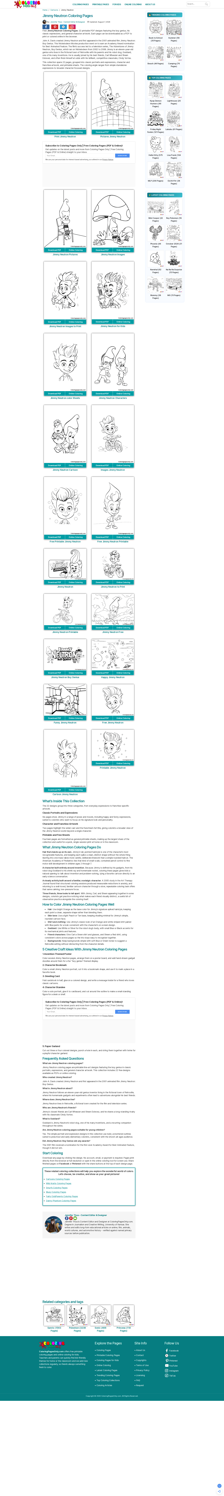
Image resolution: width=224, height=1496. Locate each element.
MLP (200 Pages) (155, 181)
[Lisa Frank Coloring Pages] (174, 144)
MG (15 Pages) (173, 295)
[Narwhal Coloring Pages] (155, 258)
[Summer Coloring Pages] (174, 27)
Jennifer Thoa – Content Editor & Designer (67, 22)
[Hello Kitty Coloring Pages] (155, 144)
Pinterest (173, 1360)
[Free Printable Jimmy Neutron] (65, 505)
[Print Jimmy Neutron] (65, 100)
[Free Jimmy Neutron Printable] (113, 505)
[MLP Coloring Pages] (155, 170)
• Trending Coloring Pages (107, 1375)
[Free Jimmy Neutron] (113, 700)
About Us (150, 4)
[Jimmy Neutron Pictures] (65, 218)
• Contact (139, 1355)
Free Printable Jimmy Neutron (65, 541)
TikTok (172, 1376)
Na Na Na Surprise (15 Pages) (174, 271)
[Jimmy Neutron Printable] (65, 609)
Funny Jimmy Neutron (65, 722)
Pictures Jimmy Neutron (112, 136)
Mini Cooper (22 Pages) (156, 219)
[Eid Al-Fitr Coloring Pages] (174, 170)
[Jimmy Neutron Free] (113, 609)
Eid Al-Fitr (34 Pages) (174, 182)
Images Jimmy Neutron (113, 470)
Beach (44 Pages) (156, 63)
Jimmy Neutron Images (113, 254)
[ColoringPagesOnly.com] (27, 4)
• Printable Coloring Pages (107, 1355)
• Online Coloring (103, 1365)
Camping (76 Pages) (174, 65)
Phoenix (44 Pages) (155, 245)
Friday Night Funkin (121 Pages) (155, 130)
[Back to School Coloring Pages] (155, 27)
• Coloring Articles (103, 1385)
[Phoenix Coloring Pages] (155, 233)
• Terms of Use (141, 1365)
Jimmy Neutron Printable (65, 632)
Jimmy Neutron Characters (113, 398)
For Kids (116, 4)
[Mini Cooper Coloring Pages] (155, 207)
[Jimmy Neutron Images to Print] (65, 290)
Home (44, 10)
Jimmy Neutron (65, 586)
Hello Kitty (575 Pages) (156, 156)
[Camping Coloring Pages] (174, 52)
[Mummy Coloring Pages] (155, 284)
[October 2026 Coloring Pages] (174, 233)
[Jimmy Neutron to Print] (113, 564)
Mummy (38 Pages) (155, 296)
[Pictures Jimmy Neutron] (113, 100)
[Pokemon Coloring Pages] (77, 1315)
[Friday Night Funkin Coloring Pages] (155, 118)
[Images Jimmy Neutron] (113, 434)
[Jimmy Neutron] (65, 564)
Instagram (174, 1371)
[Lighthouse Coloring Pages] (174, 90)
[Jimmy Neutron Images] (113, 218)
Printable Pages (100, 4)
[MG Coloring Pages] (174, 284)
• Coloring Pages (103, 1350)
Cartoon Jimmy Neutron (65, 794)
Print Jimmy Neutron (65, 136)
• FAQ (137, 1380)
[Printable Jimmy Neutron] (113, 745)
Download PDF (54, 132)
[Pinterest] (71, 1218)
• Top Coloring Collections (107, 1380)
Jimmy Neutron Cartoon (65, 470)
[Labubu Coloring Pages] (174, 118)
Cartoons (54, 10)
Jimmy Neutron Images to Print (65, 326)
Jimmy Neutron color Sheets (65, 398)
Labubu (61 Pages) (174, 129)
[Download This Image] (65, 72)
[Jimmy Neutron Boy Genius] (65, 654)
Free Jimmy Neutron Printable (112, 541)
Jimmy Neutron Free (112, 632)
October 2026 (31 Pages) (174, 245)
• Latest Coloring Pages (106, 1370)
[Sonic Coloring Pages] (100, 1315)
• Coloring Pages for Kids (107, 1360)
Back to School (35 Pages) (155, 39)
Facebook (174, 1350)
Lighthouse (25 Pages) (174, 102)
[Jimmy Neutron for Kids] (113, 290)
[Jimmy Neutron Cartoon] (65, 434)
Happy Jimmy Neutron (112, 677)
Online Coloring (133, 4)
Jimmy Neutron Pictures (65, 254)
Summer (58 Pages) (173, 39)
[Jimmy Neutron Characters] (113, 362)
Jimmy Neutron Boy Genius (65, 677)
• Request (139, 1385)
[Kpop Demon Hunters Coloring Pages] (155, 90)
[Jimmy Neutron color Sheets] (65, 362)
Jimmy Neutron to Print (113, 586)
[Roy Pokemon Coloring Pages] (174, 207)
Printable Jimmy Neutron (113, 768)
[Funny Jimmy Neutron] (65, 700)
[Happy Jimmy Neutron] (113, 654)
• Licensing (139, 1375)
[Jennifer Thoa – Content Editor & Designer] (44, 22)
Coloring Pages (80, 4)
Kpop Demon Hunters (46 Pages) (155, 104)
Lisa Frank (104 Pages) (174, 156)
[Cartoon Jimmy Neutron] (65, 758)
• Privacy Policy (141, 1370)
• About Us (139, 1350)
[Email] (75, 1218)
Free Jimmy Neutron (112, 722)
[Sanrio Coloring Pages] (54, 1315)
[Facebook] (67, 1218)
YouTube (173, 1365)
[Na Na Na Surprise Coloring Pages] (174, 258)
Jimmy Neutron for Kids (112, 326)
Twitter (172, 1355)
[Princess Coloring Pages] (124, 1315)
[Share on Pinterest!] (51, 72)
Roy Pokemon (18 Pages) (174, 219)
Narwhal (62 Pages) (155, 271)
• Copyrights (140, 1360)
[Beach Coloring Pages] (155, 52)
